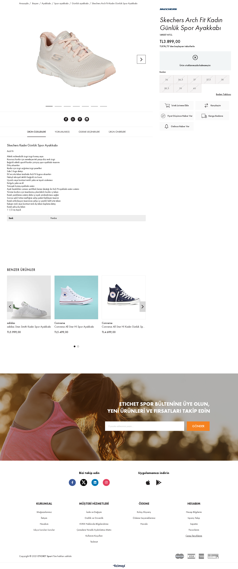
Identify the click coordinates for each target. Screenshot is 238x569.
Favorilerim (194, 529)
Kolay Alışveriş (144, 512)
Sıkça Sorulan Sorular (44, 529)
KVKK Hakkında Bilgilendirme (94, 523)
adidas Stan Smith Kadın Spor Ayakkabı (29, 326)
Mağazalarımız (44, 512)
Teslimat (94, 541)
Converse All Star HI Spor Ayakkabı (74, 326)
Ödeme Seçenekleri (89, 131)
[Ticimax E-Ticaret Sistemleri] (119, 566)
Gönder (198, 426)
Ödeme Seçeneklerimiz (144, 517)
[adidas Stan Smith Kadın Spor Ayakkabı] (29, 297)
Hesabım (44, 523)
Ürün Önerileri (117, 131)
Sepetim (194, 523)
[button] (74, 346)
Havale (144, 523)
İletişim (44, 517)
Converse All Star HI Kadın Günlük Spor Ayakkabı (124, 326)
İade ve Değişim (94, 512)
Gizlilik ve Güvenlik (94, 517)
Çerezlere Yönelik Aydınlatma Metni (94, 529)
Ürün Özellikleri (36, 131)
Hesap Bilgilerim (194, 512)
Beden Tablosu (223, 94)
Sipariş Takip (194, 517)
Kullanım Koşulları (94, 535)
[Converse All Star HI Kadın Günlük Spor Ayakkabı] (123, 297)
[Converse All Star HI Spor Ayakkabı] (76, 297)
